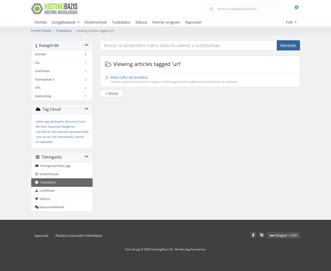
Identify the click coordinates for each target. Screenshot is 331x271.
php (85, 132)
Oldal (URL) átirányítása (174, 79)
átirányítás (57, 121)
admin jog (42, 121)
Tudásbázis (121, 22)
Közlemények (96, 22)
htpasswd (54, 126)
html (44, 126)
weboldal (46, 142)
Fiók (290, 22)
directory (71, 121)
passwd (63, 132)
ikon (54, 132)
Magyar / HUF (286, 235)
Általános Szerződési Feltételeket (78, 236)
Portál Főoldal (41, 31)
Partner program (166, 22)
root (38, 137)
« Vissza (111, 93)
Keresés (288, 45)
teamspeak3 (65, 137)
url (37, 142)
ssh (54, 137)
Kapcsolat (193, 22)
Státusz (141, 22)
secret (46, 137)
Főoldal (40, 22)
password (75, 132)
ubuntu (79, 137)
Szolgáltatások (64, 22)
